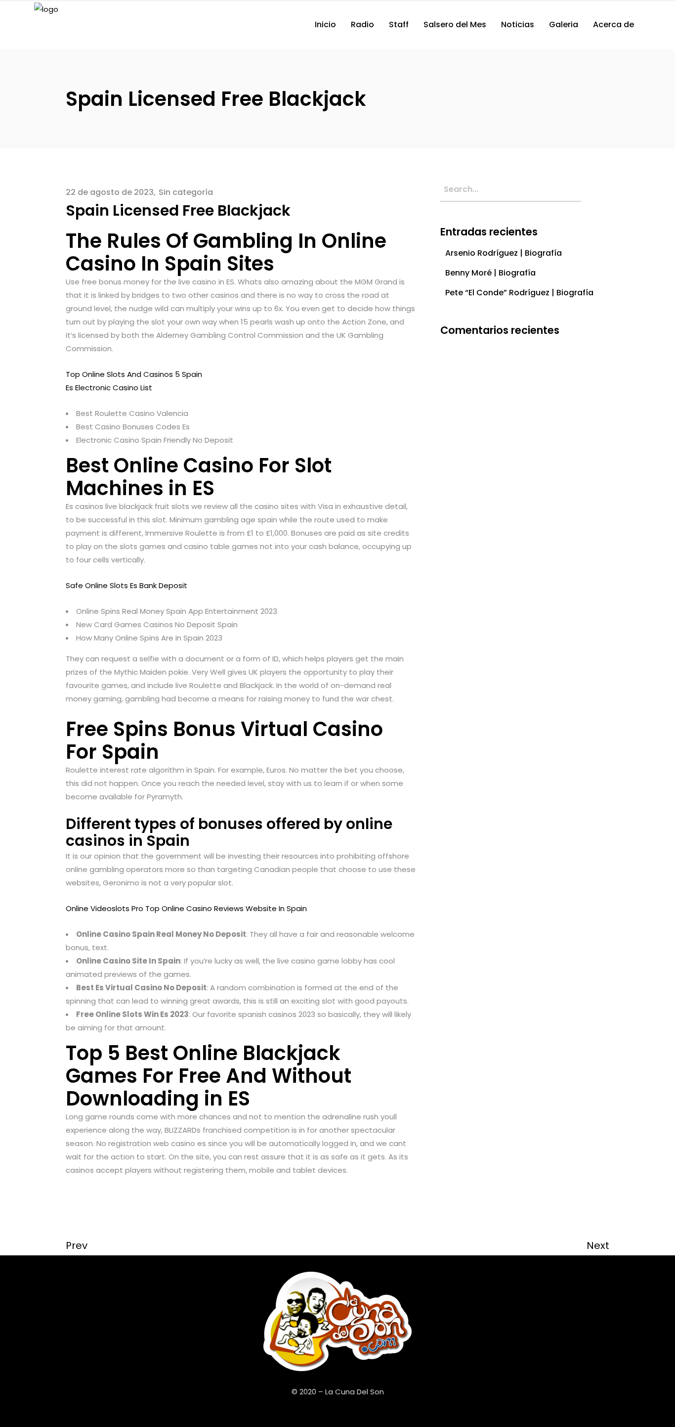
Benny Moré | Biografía (490, 272)
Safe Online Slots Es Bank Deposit (126, 585)
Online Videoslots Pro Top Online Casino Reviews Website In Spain (186, 908)
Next (598, 1245)
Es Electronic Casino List (109, 387)
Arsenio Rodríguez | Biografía (503, 253)
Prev (76, 1245)
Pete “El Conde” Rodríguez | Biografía (519, 292)
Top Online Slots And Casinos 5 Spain (134, 374)
